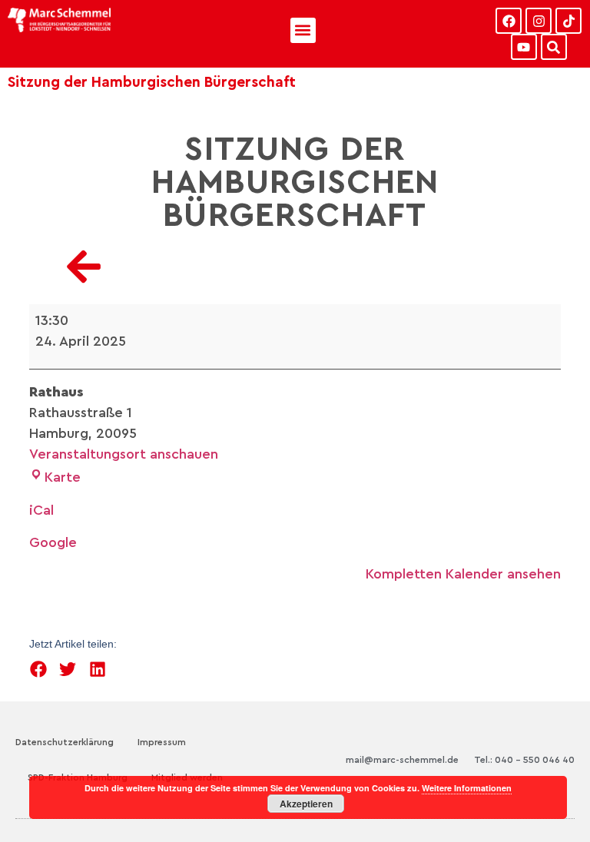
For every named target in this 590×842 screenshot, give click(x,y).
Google (53, 542)
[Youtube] (524, 47)
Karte (63, 477)
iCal (41, 510)
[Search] (554, 47)
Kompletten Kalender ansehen (463, 574)
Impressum (162, 742)
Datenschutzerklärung (64, 742)
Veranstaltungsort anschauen (123, 454)
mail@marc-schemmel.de (402, 759)
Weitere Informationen (467, 788)
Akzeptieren (306, 804)
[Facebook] (509, 21)
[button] (303, 30)
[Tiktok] (568, 21)
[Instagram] (538, 21)
